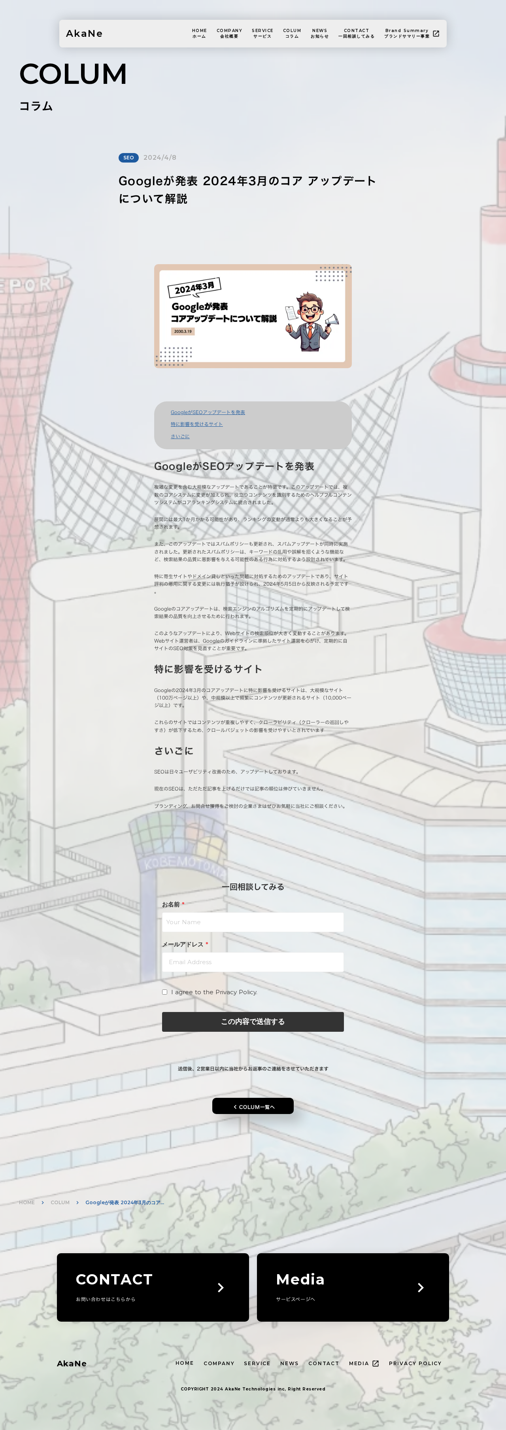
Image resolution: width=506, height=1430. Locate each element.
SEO (128, 158)
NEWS (289, 1363)
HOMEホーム (199, 33)
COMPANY (219, 1363)
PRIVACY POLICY (415, 1363)
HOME (27, 1202)
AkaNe (72, 1364)
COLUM (60, 1202)
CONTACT (324, 1363)
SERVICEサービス (263, 33)
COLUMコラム (292, 33)
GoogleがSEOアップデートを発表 (208, 412)
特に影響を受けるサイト (197, 423)
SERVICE (257, 1363)
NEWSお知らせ (320, 33)
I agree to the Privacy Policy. (214, 992)
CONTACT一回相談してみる (356, 33)
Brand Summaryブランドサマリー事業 (407, 33)
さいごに (180, 436)
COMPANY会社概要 (230, 33)
